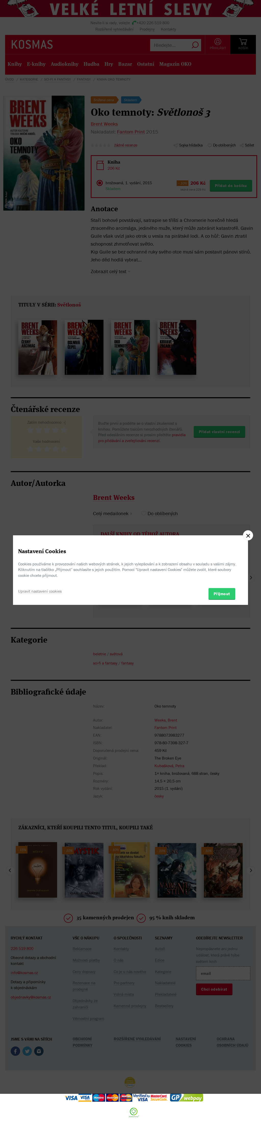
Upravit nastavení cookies (40, 591)
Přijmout (222, 593)
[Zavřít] (248, 535)
